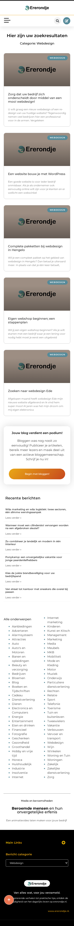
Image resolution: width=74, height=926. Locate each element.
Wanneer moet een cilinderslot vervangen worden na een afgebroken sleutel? (36, 527)
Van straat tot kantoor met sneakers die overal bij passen (36, 590)
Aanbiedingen (22, 626)
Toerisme (53, 708)
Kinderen (53, 626)
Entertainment (22, 721)
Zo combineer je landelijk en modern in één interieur (33, 543)
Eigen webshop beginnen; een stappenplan (31, 320)
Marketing (54, 639)
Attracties (19, 639)
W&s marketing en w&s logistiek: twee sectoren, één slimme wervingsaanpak (35, 511)
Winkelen (54, 751)
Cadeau (17, 695)
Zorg (50, 777)
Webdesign (55, 742)
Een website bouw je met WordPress (36, 174)
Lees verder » (13, 517)
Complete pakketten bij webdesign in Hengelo (35, 248)
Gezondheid (20, 742)
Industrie (18, 768)
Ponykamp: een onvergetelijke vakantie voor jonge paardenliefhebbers (33, 558)
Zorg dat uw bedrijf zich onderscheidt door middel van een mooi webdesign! (35, 97)
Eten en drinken (23, 725)
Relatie (52, 695)
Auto (15, 643)
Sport (51, 699)
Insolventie (20, 773)
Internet (17, 777)
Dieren (17, 704)
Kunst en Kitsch (58, 631)
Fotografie (19, 734)
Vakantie (53, 725)
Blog (15, 682)
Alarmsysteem (22, 635)
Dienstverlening (23, 699)
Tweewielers (56, 721)
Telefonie (53, 704)
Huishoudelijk (21, 764)
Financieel (19, 730)
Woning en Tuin (58, 755)
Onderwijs (54, 678)
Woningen (54, 760)
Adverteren (20, 631)
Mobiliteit (54, 656)
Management (57, 635)
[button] (57, 20)
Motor (51, 669)
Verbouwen (55, 730)
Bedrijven (19, 674)
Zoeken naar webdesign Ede (30, 391)
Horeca (17, 760)
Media (51, 643)
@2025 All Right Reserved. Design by (37, 911)
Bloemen (18, 678)
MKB (50, 652)
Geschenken (20, 738)
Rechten (53, 691)
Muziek (52, 674)
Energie (17, 717)
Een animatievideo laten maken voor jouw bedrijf (36, 820)
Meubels (53, 648)
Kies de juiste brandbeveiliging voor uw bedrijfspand (30, 574)
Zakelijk (52, 764)
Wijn (50, 747)
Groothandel (21, 747)
